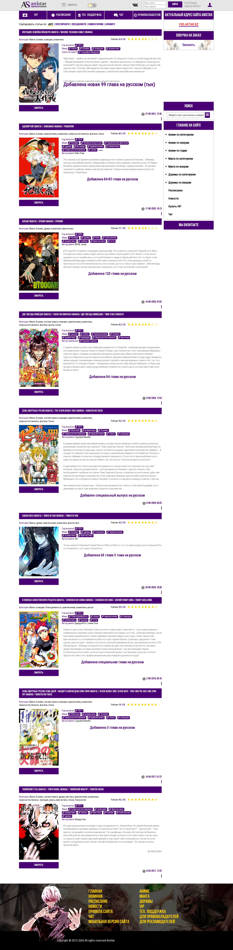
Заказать (188, 45)
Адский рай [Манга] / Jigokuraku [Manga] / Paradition (48, 126)
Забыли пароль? (192, 6)
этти (112, 241)
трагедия (44, 800)
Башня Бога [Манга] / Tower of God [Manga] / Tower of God (50, 516)
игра (97, 237)
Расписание (175, 190)
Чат (170, 214)
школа (51, 325)
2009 (80, 234)
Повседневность (53, 607)
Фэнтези (75, 430)
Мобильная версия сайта (108, 921)
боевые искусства (92, 143)
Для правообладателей (158, 916)
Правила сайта (100, 911)
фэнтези (93, 134)
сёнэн (74, 48)
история (81, 146)
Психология (80, 800)
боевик (85, 48)
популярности (62, 24)
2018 (80, 139)
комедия (48, 39)
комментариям (95, 24)
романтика (58, 39)
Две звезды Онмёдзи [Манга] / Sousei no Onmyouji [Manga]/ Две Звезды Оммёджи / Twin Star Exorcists (73, 314)
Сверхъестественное (81, 809)
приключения (50, 134)
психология (110, 237)
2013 (80, 330)
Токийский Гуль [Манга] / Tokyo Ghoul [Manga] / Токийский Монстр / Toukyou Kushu (63, 789)
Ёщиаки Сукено (89, 341)
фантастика (67, 228)
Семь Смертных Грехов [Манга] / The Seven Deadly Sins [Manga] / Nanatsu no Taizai (62, 411)
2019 (80, 45)
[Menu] (64, 5)
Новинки (95, 896)
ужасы (52, 800)
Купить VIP (174, 206)
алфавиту (110, 24)
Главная (95, 891)
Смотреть (38, 108)
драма (68, 146)
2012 (80, 426)
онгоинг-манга (51, 321)
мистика (70, 796)
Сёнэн (101, 134)
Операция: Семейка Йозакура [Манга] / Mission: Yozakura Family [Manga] (57, 32)
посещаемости (79, 24)
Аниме (144, 891)
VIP (141, 906)
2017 (80, 710)
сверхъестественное (79, 134)
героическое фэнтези (117, 143)
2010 (80, 528)
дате (51, 24)
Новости (173, 198)
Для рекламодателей (157, 921)
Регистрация (190, 3)
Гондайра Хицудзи (90, 52)
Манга (32, 39)
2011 (80, 805)
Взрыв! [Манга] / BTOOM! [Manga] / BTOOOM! (42, 221)
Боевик (39, 39)
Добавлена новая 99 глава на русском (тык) (109, 84)
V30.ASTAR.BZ (188, 24)
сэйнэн (84, 241)
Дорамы (146, 901)
